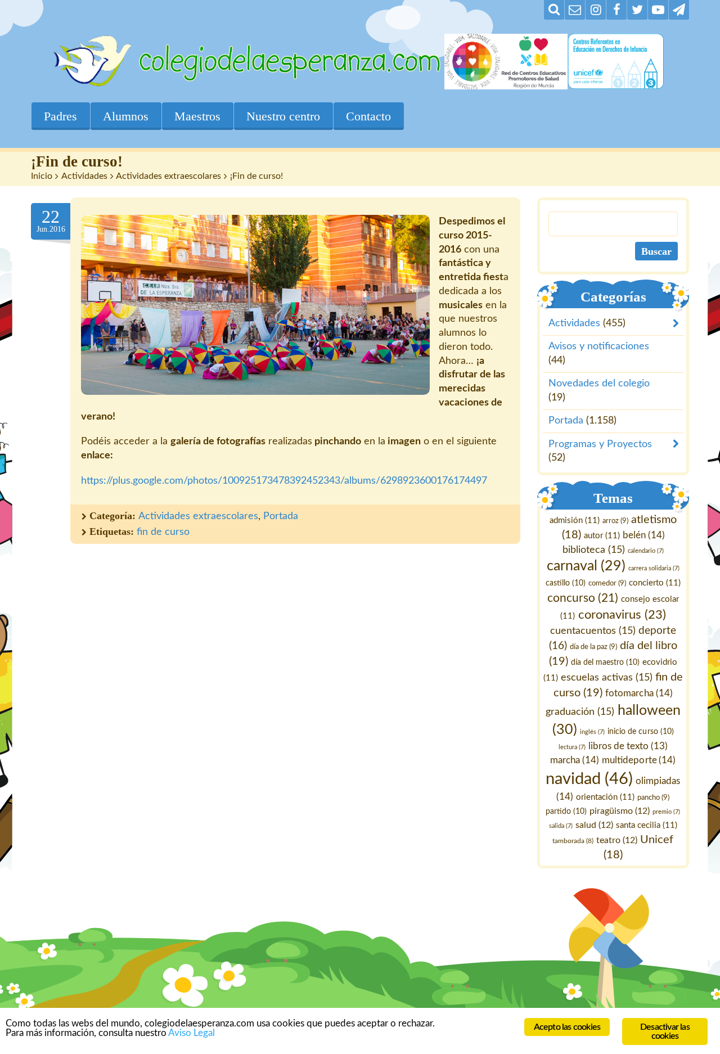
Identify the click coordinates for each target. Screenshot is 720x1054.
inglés (592, 732)
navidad (589, 779)
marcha (575, 760)
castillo (566, 584)
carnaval (586, 567)
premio (667, 812)
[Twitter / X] (637, 10)
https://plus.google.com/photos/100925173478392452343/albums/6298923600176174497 (284, 481)
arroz (615, 521)
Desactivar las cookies (665, 1032)
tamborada (573, 840)
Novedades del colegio (599, 384)
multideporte (639, 760)
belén (644, 535)
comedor (607, 584)
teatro (617, 840)
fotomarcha (639, 693)
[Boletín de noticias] (575, 10)
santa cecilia (646, 825)
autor (602, 535)
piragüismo (620, 811)
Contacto (368, 116)
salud (594, 825)
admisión (575, 520)
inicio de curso (641, 732)
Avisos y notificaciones (598, 347)
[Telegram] (679, 10)
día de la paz (593, 647)
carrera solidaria (654, 569)
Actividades (84, 176)
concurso (582, 598)
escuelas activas (606, 677)
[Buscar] (554, 10)
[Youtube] (658, 10)
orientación (606, 797)
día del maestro (605, 662)
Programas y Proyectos (600, 444)
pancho (654, 797)
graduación (580, 712)
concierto (655, 583)
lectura (572, 748)
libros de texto (628, 746)
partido (566, 812)
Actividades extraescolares (168, 176)
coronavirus (622, 615)
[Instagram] (596, 10)
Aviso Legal (191, 1033)
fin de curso (163, 532)
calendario (646, 551)
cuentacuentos (593, 631)
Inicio (41, 176)
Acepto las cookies (567, 1027)
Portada (280, 516)
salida (561, 826)
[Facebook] (616, 10)
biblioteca (593, 550)
